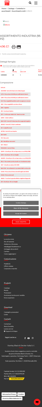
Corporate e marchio (10, 268)
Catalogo (11, 8)
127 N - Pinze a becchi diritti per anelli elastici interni (14, 94)
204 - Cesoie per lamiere (7, 111)
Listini (6, 314)
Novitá (6, 290)
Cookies (21, 394)
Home (4, 8)
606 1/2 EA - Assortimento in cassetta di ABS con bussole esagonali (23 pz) (20, 168)
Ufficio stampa (8, 266)
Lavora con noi (8, 329)
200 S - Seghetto (5, 107)
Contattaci (7, 324)
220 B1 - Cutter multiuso (7, 117)
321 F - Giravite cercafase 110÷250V (10, 165)
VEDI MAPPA (21, 222)
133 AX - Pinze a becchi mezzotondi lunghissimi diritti (15, 171)
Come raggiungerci (10, 254)
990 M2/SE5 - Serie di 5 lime (8, 148)
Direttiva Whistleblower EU (12, 398)
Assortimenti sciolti (19, 11)
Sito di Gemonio (9, 241)
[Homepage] (7, 2)
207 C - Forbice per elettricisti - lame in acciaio (13, 114)
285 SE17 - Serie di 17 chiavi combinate (11, 124)
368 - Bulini (4, 134)
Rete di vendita (9, 326)
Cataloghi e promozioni (11, 312)
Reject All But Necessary (21, 208)
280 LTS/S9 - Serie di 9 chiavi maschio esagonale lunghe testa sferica (18, 121)
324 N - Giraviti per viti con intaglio (10, 154)
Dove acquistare (9, 298)
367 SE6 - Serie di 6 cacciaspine (9, 131)
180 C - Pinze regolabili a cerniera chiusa (11, 104)
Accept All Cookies (21, 213)
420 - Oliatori (4, 144)
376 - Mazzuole (5, 138)
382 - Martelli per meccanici (8, 141)
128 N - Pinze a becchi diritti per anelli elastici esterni (14, 97)
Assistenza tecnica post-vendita (14, 295)
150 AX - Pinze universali (7, 175)
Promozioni (7, 293)
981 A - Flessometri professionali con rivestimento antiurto (16, 161)
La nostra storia (9, 239)
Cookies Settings (21, 202)
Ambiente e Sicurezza (11, 244)
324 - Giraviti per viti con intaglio (9, 181)
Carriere (6, 251)
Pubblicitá (7, 264)
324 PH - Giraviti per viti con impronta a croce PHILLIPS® (15, 151)
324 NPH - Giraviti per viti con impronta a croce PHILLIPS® (16, 158)
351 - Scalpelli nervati (6, 127)
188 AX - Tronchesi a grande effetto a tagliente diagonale (15, 178)
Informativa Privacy (9, 394)
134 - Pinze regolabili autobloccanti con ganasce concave (16, 101)
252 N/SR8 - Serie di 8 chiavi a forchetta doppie (13, 90)
